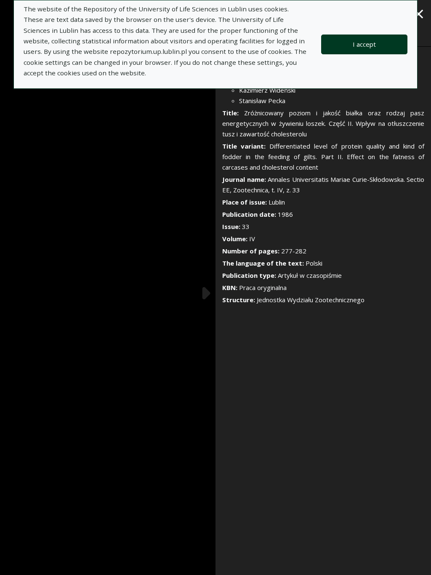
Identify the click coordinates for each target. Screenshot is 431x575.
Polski (314, 263)
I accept (364, 44)
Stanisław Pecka (262, 100)
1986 (285, 214)
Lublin (277, 202)
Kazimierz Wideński (267, 90)
